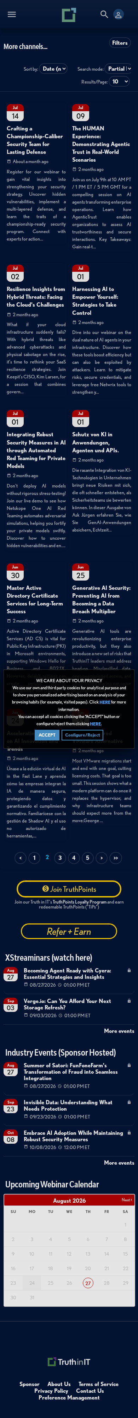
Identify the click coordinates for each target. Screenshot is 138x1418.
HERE (104, 702)
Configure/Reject (82, 735)
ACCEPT (47, 735)
